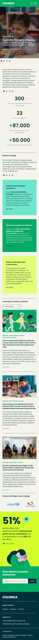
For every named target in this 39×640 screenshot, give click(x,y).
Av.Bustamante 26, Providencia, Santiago (16, 624)
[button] (18, 55)
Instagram (12, 609)
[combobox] (11, 306)
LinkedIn (5, 609)
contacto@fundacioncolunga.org (13, 621)
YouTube (21, 609)
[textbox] (12, 306)
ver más (9, 209)
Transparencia (6, 631)
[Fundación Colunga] (8, 3)
